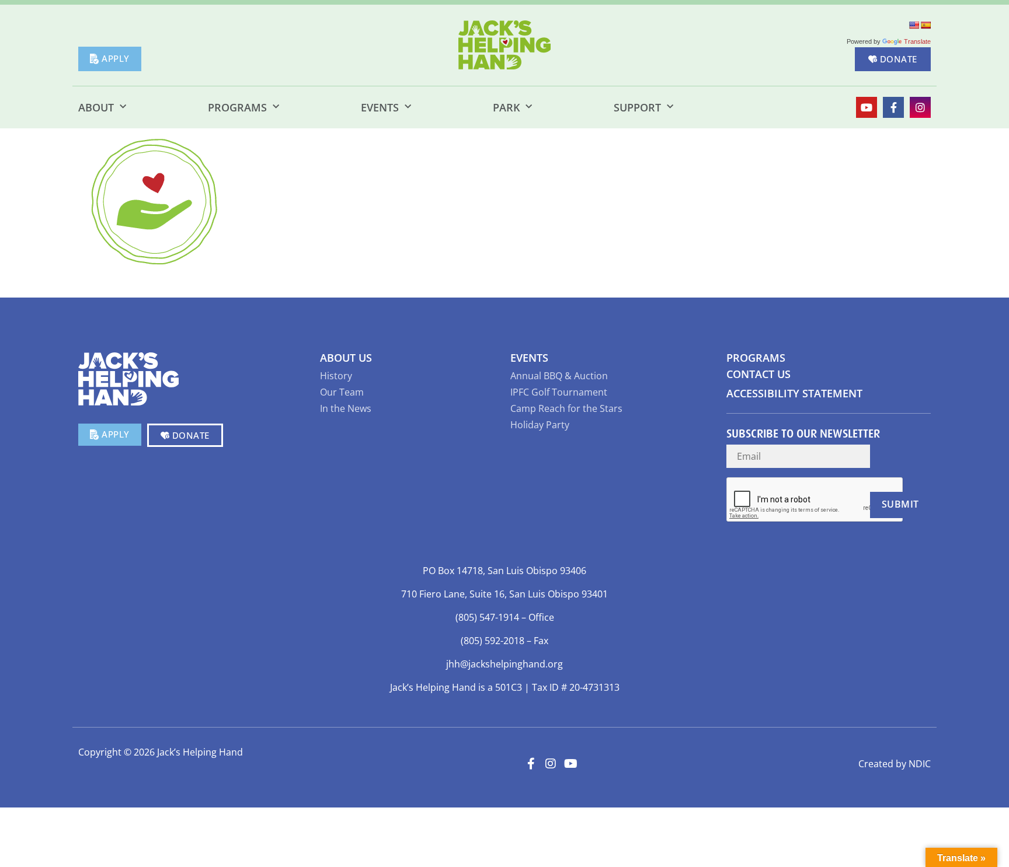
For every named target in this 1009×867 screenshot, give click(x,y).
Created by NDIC (894, 763)
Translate (917, 41)
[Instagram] (920, 107)
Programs (237, 107)
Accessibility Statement (794, 393)
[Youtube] (866, 107)
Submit (900, 504)
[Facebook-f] (893, 107)
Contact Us (758, 374)
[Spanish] (925, 25)
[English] (914, 25)
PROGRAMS (755, 358)
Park (506, 107)
